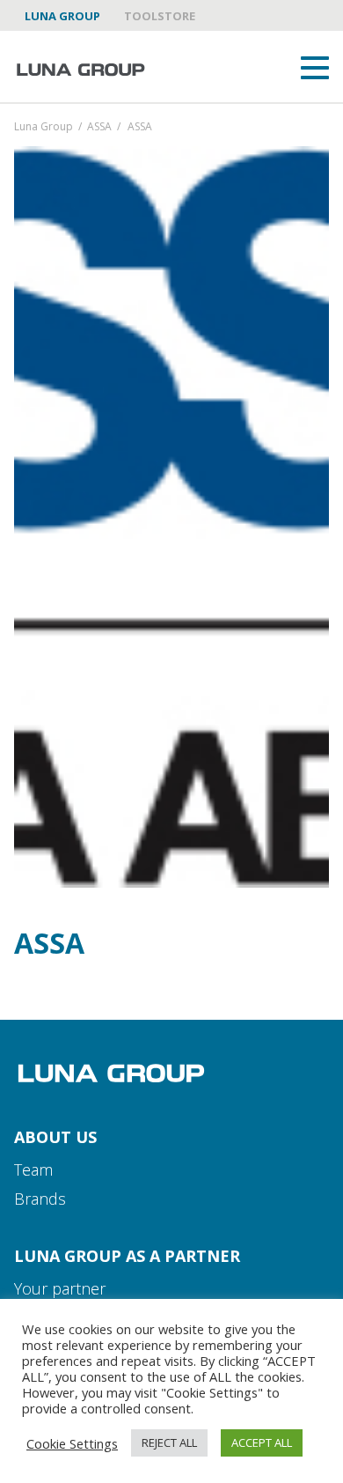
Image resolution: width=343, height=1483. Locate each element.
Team (33, 1169)
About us (55, 1136)
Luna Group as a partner (127, 1255)
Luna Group (62, 16)
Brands (40, 1198)
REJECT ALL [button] (169, 1442)
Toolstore (159, 16)
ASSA (99, 128)
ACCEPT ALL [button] (261, 1442)
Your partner (60, 1288)
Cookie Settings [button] (72, 1443)
